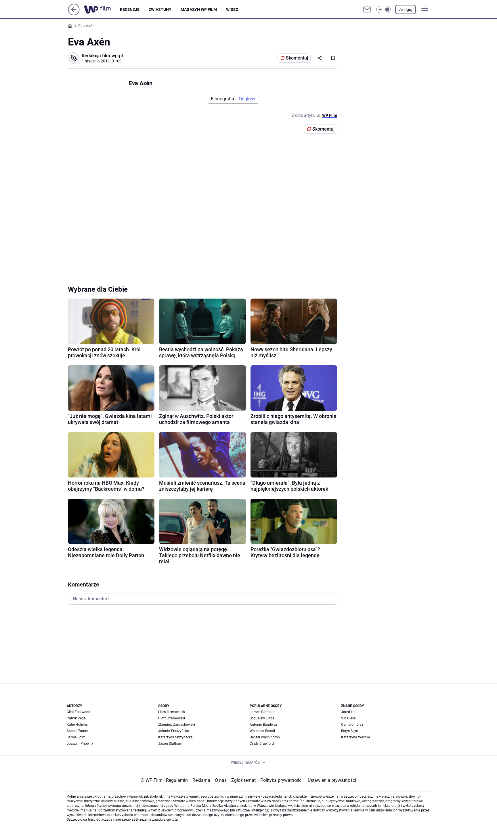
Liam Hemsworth (171, 712)
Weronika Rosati (262, 731)
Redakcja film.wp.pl (102, 55)
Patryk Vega (76, 718)
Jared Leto (349, 712)
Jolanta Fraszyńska (173, 731)
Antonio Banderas (264, 725)
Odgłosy (247, 99)
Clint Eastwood (78, 712)
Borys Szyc (349, 731)
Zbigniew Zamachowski (176, 725)
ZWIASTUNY (160, 9)
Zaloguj (405, 9)
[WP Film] (102, 9)
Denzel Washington (265, 737)
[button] (383, 9)
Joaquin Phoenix (80, 744)
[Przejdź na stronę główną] (74, 13)
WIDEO (232, 9)
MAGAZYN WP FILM (199, 9)
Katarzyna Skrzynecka (175, 737)
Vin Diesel (348, 718)
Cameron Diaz (352, 725)
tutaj (174, 819)
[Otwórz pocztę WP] (367, 9)
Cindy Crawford (262, 744)
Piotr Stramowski (171, 718)
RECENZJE (129, 9)
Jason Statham (170, 744)
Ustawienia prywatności (330, 780)
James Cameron (263, 712)
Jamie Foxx (76, 737)
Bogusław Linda (262, 718)
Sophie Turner (77, 731)
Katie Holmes (77, 725)
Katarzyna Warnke (355, 737)
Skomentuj (297, 58)
